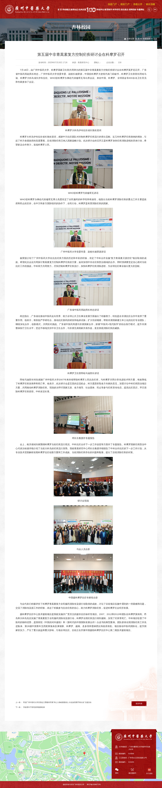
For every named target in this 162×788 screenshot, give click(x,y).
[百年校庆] (91, 9)
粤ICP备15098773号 (94, 784)
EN (155, 9)
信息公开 (137, 4)
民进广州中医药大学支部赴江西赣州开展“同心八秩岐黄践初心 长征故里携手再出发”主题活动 (57, 702)
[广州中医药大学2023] (27, 9)
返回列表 (139, 703)
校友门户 (125, 4)
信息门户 (112, 4)
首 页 (137, 39)
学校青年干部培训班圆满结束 (34, 707)
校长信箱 (150, 4)
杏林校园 (146, 39)
